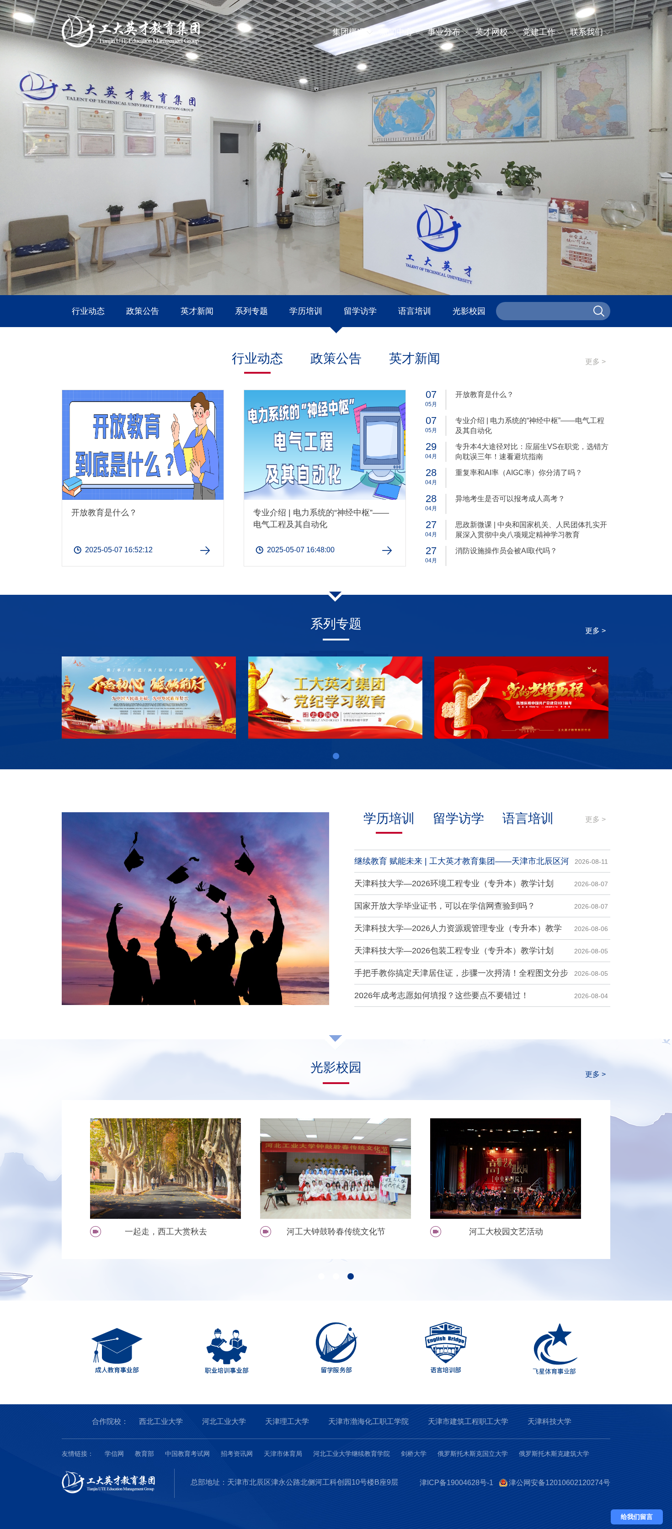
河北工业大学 (224, 1421)
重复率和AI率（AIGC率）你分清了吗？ (518, 472)
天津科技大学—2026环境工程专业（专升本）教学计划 (454, 883)
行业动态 (88, 311)
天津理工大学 (287, 1421)
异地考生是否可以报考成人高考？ (510, 499)
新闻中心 (396, 32)
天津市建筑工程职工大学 (468, 1421)
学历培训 (305, 311)
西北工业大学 (161, 1421)
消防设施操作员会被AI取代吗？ (506, 551)
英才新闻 (197, 311)
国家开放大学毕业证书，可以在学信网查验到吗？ (444, 905)
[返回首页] (139, 45)
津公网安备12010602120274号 (559, 1483)
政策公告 (142, 311)
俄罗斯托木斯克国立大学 (472, 1453)
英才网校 (491, 32)
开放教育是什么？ (104, 512)
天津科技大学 (549, 1421)
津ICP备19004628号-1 (456, 1483)
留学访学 (360, 311)
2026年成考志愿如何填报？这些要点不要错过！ (441, 995)
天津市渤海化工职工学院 (368, 1421)
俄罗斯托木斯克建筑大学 (554, 1453)
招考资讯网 (237, 1453)
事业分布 (443, 32)
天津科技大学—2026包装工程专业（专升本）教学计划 (454, 950)
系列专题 (251, 311)
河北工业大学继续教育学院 (351, 1453)
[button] (336, 756)
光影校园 (469, 311)
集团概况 (348, 32)
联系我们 (586, 32)
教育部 (144, 1453)
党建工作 (539, 32)
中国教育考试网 (187, 1453)
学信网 (114, 1453)
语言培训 (414, 311)
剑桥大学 (414, 1453)
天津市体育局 (283, 1453)
